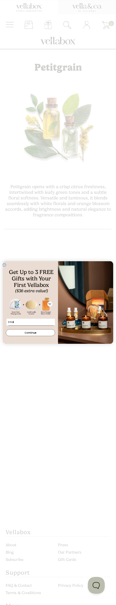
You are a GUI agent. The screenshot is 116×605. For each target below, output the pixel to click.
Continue (30, 332)
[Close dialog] (4, 265)
